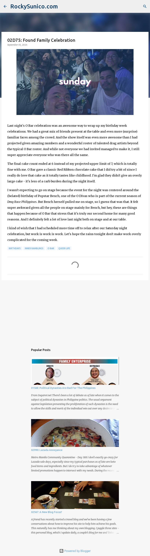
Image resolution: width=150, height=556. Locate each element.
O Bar (51, 248)
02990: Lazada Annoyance (46, 450)
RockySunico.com (34, 6)
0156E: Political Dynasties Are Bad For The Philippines (63, 387)
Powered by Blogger (77, 551)
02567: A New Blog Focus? (46, 512)
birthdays (15, 248)
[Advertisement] (75, 311)
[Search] (145, 6)
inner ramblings (34, 248)
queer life (64, 248)
